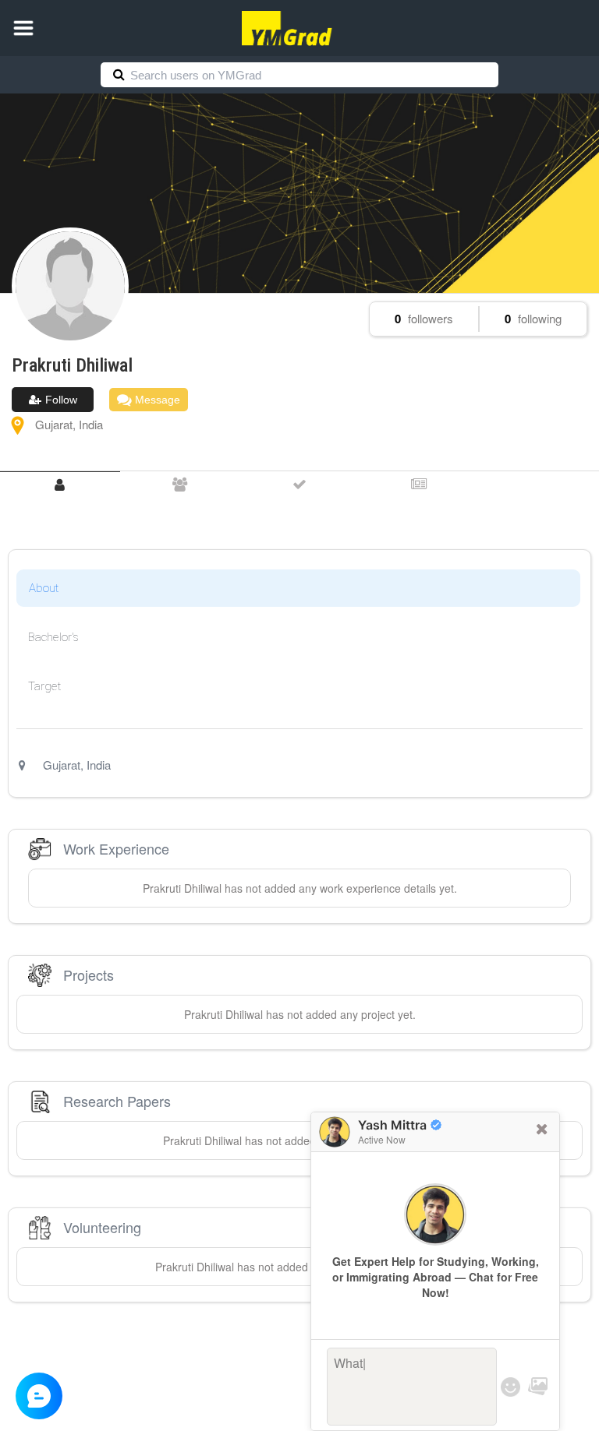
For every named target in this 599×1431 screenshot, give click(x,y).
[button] (23, 28)
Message (156, 399)
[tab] (60, 485)
